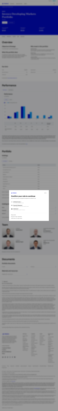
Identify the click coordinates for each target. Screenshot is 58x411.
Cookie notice (20, 216)
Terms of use (13, 216)
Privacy (16, 216)
